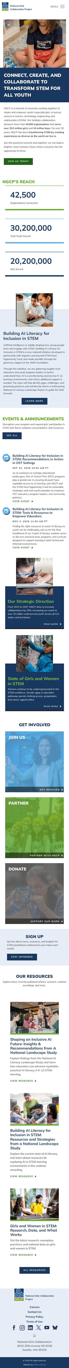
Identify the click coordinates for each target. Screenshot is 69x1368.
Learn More (34, 401)
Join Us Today (18, 161)
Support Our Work (45, 921)
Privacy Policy (34, 1316)
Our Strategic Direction (31, 601)
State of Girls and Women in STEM (33, 681)
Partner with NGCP (45, 855)
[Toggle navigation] (58, 6)
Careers (35, 1307)
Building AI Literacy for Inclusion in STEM (26, 336)
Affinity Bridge (39, 1364)
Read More (51, 624)
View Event (21, 501)
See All (12, 435)
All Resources (34, 1270)
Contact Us (35, 1312)
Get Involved (50, 789)
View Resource (21, 1080)
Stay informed (22, 956)
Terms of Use (34, 1321)
